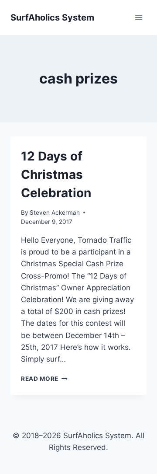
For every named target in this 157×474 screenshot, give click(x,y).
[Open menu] (138, 17)
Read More (44, 378)
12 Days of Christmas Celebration (56, 174)
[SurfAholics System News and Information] (52, 17)
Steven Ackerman (55, 212)
